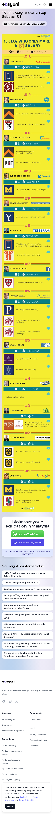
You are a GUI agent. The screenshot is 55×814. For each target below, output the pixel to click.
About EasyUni (8, 719)
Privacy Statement (38, 734)
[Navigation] (51, 4)
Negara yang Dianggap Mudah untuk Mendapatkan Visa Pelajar (21, 606)
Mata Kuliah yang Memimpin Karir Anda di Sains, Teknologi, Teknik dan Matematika (27, 645)
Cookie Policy (25, 797)
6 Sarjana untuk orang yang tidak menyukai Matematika (24, 626)
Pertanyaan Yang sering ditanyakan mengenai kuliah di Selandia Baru (26, 597)
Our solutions (35, 719)
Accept (10, 806)
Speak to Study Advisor (30, 542)
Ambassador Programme (13, 730)
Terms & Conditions (28, 800)
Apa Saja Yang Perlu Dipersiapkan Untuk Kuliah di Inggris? (26, 635)
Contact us (7, 725)
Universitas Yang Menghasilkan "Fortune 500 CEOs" (25, 616)
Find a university (9, 745)
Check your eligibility (11, 779)
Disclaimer (34, 745)
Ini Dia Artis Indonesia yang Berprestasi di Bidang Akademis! (24, 574)
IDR (37, 4)
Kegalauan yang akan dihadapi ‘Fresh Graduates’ (27, 589)
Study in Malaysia (9, 774)
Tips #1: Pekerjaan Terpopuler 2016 (20, 582)
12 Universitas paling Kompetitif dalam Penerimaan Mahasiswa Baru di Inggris (22, 655)
